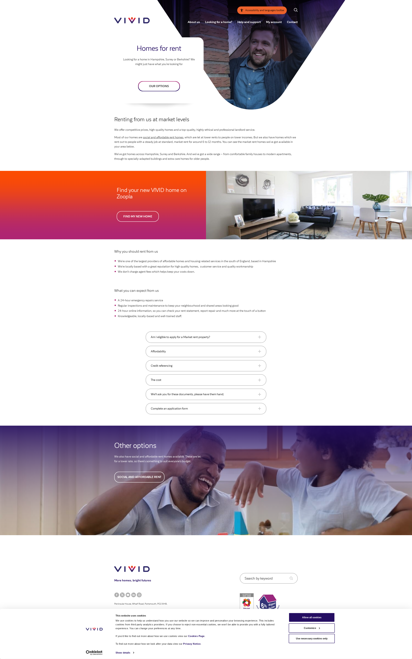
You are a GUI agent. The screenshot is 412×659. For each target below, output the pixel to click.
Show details (123, 652)
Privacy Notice (192, 643)
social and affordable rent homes (163, 137)
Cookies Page (196, 636)
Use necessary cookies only (312, 638)
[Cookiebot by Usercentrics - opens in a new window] (94, 652)
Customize (310, 627)
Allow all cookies (311, 617)
